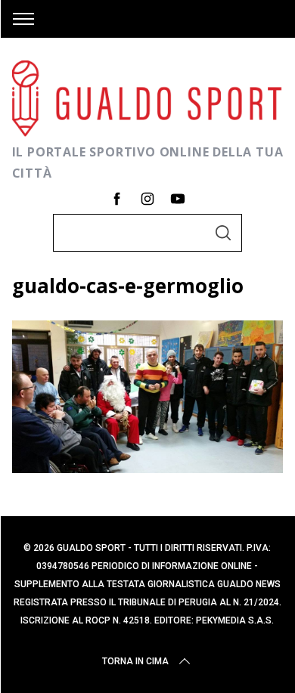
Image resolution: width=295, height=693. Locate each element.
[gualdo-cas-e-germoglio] (148, 468)
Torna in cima (135, 661)
